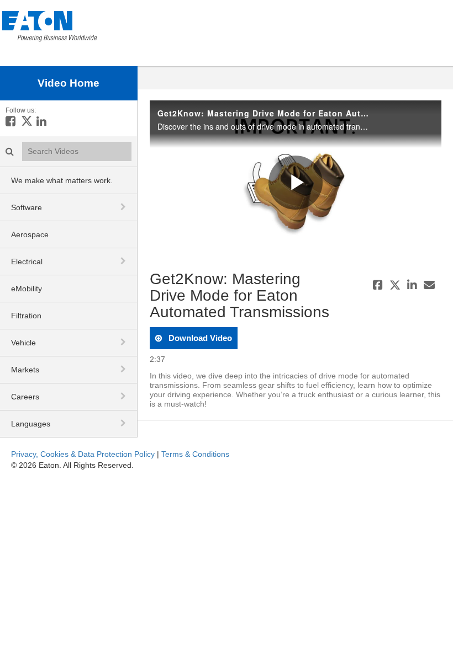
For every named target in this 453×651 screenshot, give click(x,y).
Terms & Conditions (195, 454)
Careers (25, 396)
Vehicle (23, 342)
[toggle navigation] (124, 207)
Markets (25, 369)
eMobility (26, 288)
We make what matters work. (62, 180)
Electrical (27, 261)
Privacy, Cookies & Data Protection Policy (83, 454)
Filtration (26, 315)
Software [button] (26, 207)
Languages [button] (30, 423)
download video (199, 338)
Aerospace (30, 234)
